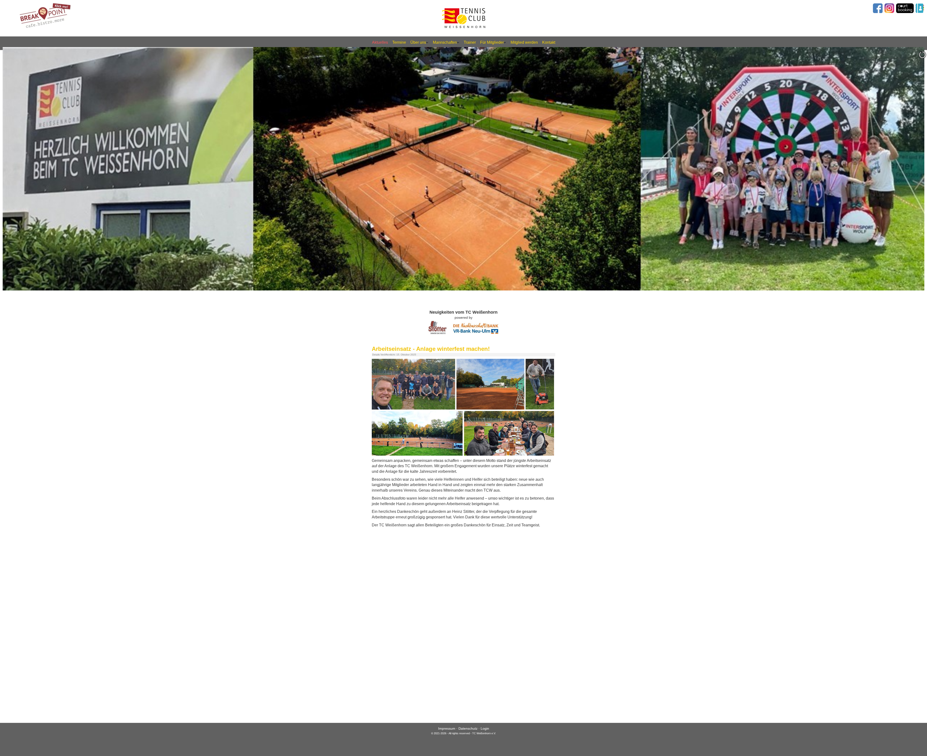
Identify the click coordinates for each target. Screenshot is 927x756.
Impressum (446, 728)
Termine (399, 42)
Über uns (418, 42)
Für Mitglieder (492, 42)
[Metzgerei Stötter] (437, 327)
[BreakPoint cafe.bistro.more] (46, 14)
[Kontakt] (919, 8)
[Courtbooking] (905, 8)
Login (485, 728)
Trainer (470, 42)
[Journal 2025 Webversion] (465, 407)
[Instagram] (889, 8)
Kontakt (548, 42)
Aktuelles (380, 42)
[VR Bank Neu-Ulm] (475, 327)
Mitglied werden (524, 42)
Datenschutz (468, 728)
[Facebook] (877, 8)
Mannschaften (445, 42)
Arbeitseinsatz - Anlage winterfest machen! (431, 349)
